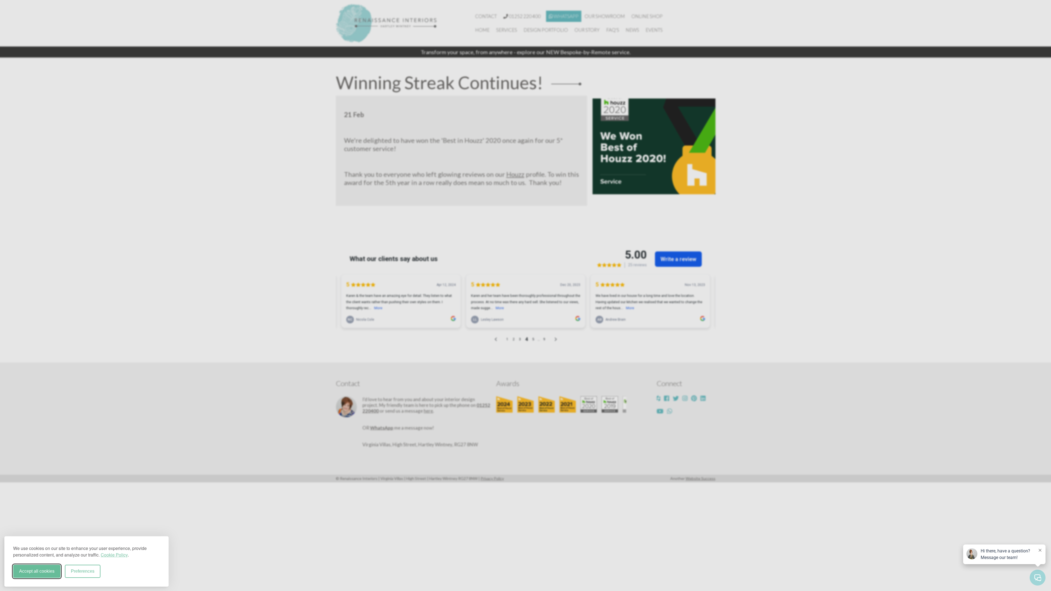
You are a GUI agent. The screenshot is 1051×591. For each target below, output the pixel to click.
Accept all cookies (36, 571)
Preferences (82, 571)
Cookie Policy (114, 555)
